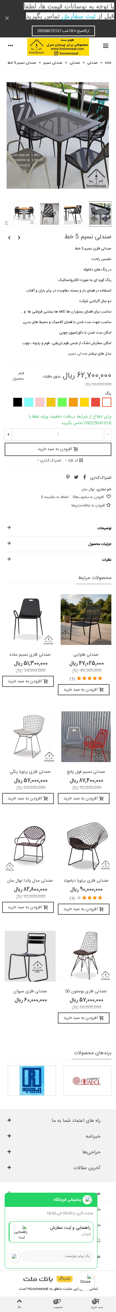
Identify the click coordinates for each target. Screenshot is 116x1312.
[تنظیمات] (10, 47)
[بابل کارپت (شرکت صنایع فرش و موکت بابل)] (87, 1081)
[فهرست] (105, 47)
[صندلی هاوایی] (86, 619)
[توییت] (76, 478)
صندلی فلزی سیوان (30, 991)
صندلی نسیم (78, 354)
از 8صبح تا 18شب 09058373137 (63, 31)
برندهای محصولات (92, 1053)
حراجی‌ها (91, 1152)
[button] (58, 528)
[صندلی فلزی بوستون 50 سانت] (86, 956)
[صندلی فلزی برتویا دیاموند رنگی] (86, 845)
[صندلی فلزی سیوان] (30, 956)
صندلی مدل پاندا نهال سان (30, 881)
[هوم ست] (58, 47)
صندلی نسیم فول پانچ (86, 772)
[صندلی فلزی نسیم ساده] (19, 238)
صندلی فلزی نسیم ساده (30, 655)
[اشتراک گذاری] (84, 478)
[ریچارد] (32, 1081)
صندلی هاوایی (86, 655)
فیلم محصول (18, 376)
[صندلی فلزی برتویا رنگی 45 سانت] (30, 737)
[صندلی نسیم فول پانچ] (9, 238)
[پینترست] (67, 478)
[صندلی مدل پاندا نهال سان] (30, 845)
